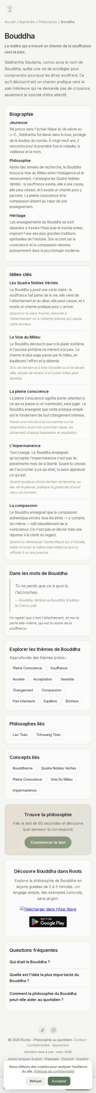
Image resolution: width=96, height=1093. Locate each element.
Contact (80, 1040)
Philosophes (48, 22)
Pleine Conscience (27, 668)
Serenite (67, 679)
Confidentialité (38, 1045)
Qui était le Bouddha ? (30, 962)
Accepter (59, 1081)
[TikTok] (42, 1030)
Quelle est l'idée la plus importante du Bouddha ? (44, 977)
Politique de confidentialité (54, 1071)
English (37, 1059)
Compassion (52, 690)
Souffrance (59, 668)
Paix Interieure (24, 701)
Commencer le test (48, 842)
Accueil (10, 22)
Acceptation (42, 679)
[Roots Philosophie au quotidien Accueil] (10, 10)
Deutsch (68, 1059)
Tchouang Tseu (48, 735)
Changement (23, 690)
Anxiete (19, 679)
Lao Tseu (20, 735)
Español (82, 1059)
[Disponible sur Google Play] (48, 922)
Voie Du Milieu (61, 779)
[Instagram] (53, 1030)
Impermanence (25, 790)
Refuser (36, 1081)
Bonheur (72, 701)
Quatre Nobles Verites (58, 768)
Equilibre (50, 701)
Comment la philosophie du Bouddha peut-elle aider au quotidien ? (43, 996)
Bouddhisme (23, 768)
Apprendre (27, 22)
